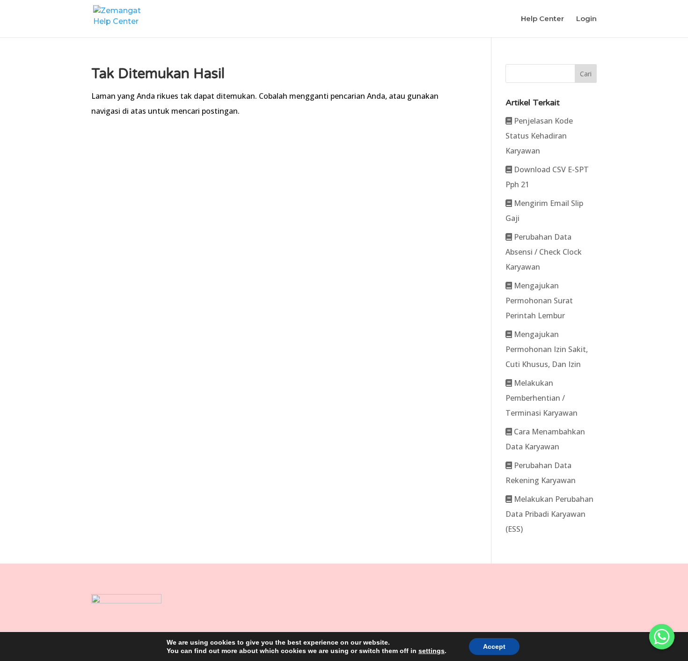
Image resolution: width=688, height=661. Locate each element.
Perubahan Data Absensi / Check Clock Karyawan (543, 252)
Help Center (542, 19)
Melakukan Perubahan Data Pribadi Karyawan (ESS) (549, 514)
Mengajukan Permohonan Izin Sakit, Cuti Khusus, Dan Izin (546, 349)
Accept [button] (494, 646)
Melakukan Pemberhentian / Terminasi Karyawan (541, 398)
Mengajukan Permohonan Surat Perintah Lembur (539, 300)
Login (586, 19)
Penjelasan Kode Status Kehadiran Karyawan (539, 136)
